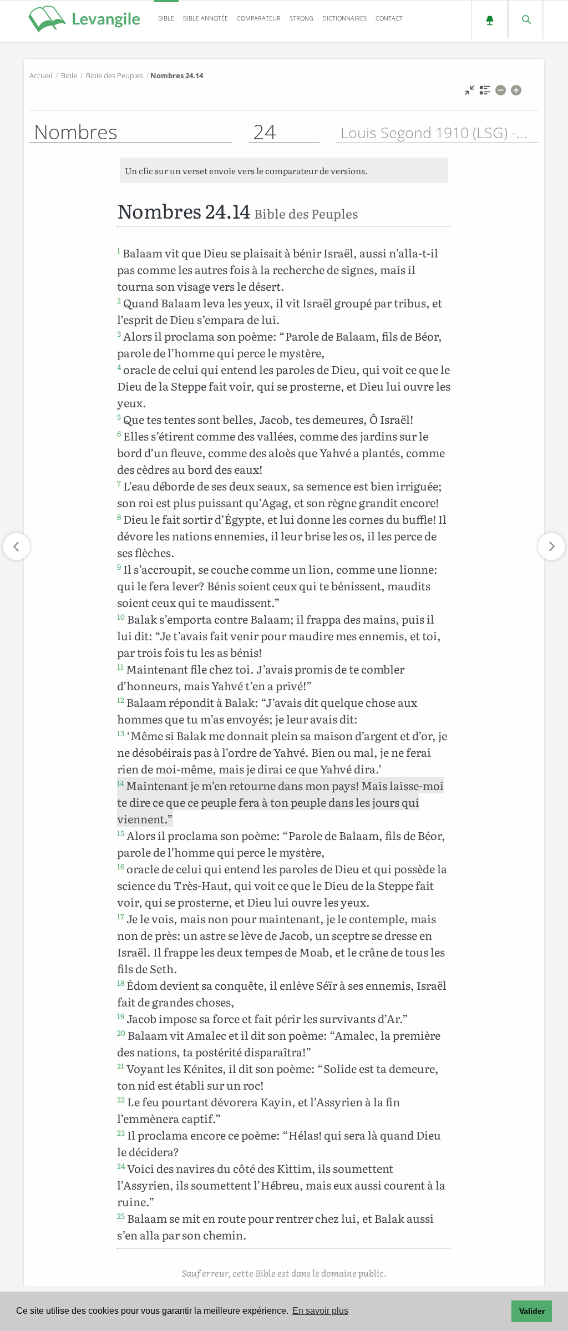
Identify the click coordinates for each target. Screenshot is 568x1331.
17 (120, 916)
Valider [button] (532, 1311)
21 (120, 1065)
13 (120, 732)
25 (121, 1215)
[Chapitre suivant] (551, 546)
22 (121, 1099)
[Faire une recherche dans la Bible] (525, 20)
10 (121, 616)
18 (120, 982)
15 (120, 832)
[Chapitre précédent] (17, 546)
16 (120, 866)
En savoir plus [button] (320, 1310)
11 (120, 666)
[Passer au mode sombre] (489, 20)
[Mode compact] (469, 93)
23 (121, 1132)
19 (120, 1015)
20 (121, 1032)
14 (120, 782)
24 (121, 1165)
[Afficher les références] (485, 93)
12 (120, 699)
